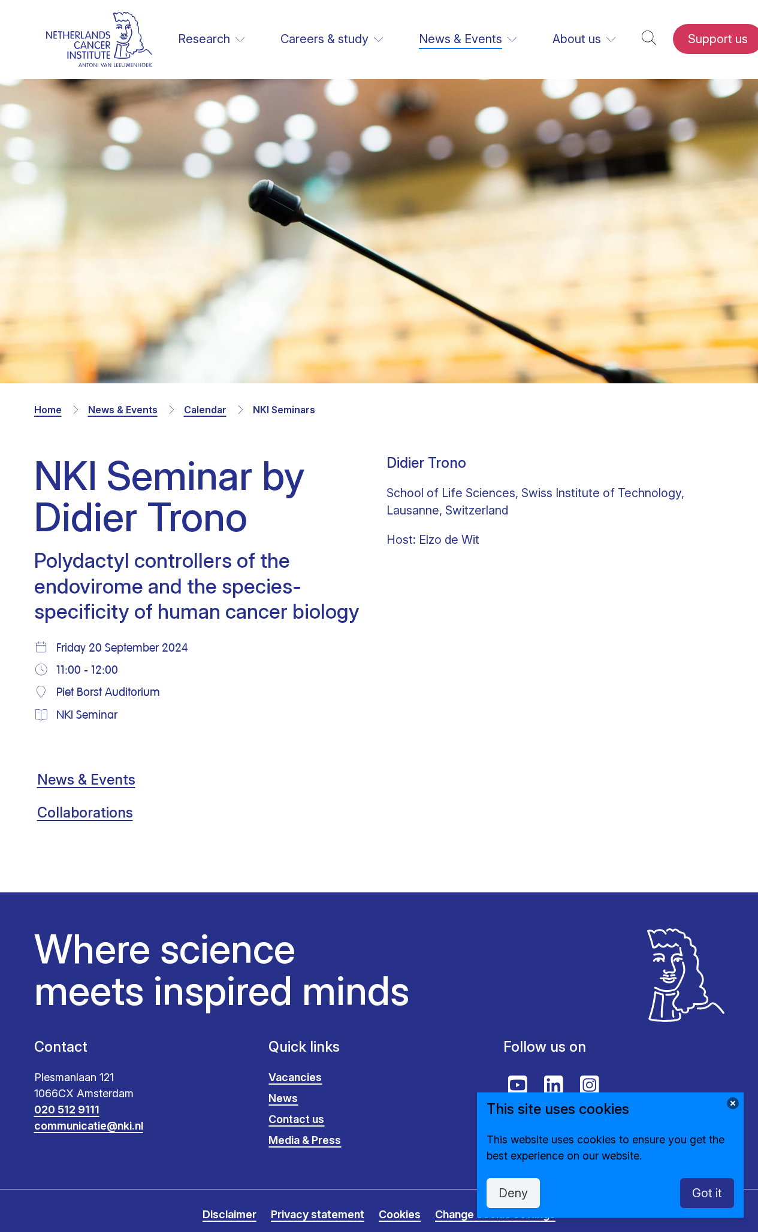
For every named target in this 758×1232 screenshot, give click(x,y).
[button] (649, 39)
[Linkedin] (553, 1085)
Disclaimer (229, 1214)
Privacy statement (317, 1214)
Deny (513, 1193)
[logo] (99, 39)
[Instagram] (589, 1085)
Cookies (400, 1214)
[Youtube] (517, 1085)
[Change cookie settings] (733, 1103)
